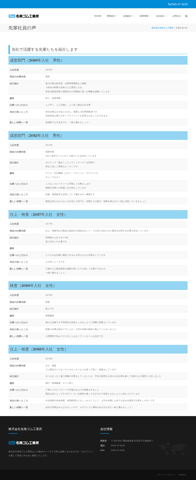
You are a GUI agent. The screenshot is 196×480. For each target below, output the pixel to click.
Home (97, 16)
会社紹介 (160, 16)
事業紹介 (111, 16)
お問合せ (176, 16)
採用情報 (144, 16)
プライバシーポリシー (166, 475)
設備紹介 (127, 16)
